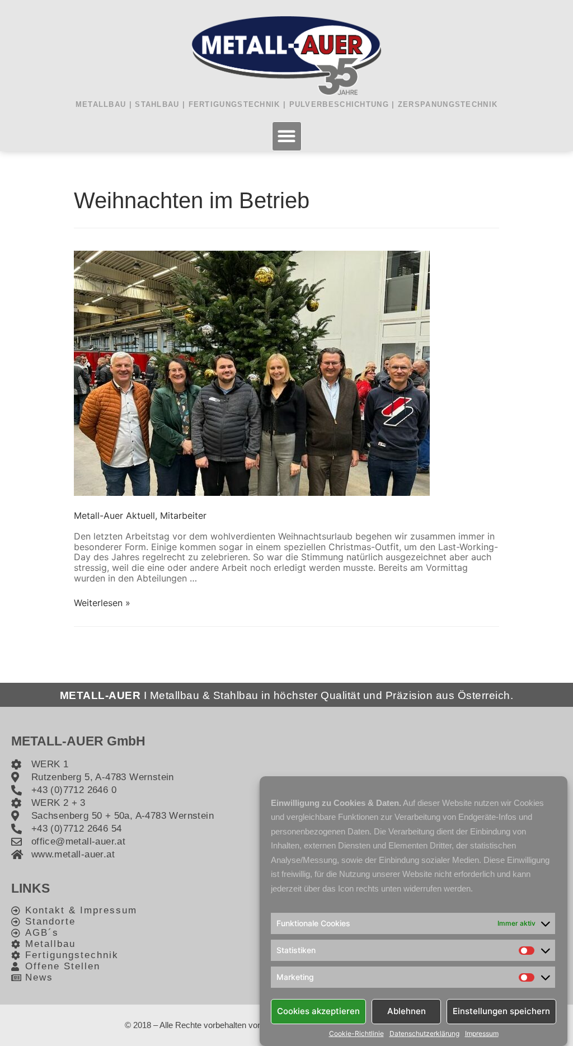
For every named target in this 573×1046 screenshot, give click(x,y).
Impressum (482, 1034)
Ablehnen (406, 1011)
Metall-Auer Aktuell (114, 515)
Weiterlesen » (102, 602)
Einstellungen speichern (501, 1011)
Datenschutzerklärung (424, 1034)
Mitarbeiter (183, 515)
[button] (287, 136)
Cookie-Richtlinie (356, 1034)
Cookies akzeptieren (318, 1011)
